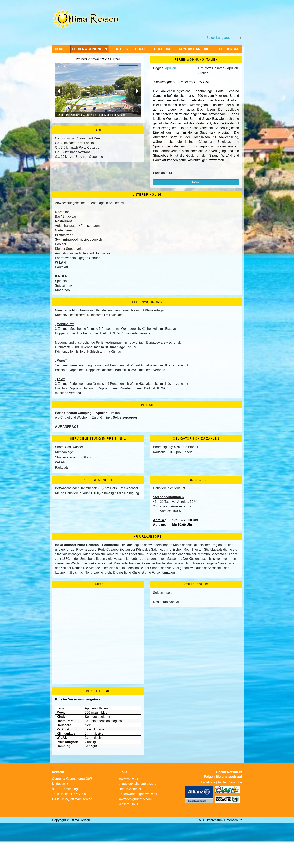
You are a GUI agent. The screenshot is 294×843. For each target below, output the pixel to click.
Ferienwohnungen (89, 48)
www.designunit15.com (135, 799)
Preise (147, 404)
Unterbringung (147, 194)
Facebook (208, 782)
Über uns (162, 48)
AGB (202, 820)
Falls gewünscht (98, 480)
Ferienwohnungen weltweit (138, 793)
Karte (98, 584)
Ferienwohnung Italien (196, 59)
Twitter (222, 782)
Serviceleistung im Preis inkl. (98, 438)
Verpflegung (196, 584)
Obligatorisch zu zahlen (196, 438)
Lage (98, 130)
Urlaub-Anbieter (130, 788)
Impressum (215, 820)
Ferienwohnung (147, 302)
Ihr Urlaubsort (147, 536)
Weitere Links (128, 804)
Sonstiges (196, 480)
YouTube (235, 782)
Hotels (121, 48)
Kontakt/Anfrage (195, 48)
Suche (141, 48)
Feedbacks (229, 48)
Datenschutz (233, 820)
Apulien (170, 68)
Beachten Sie (98, 691)
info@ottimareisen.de (77, 799)
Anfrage (196, 182)
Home (60, 48)
